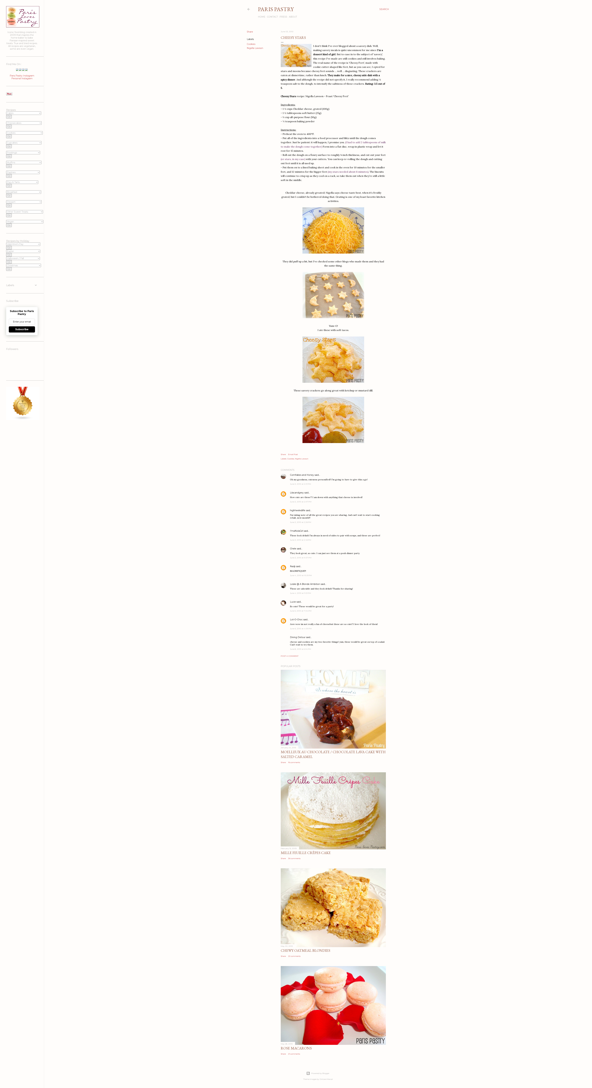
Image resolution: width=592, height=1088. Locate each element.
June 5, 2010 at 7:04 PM (300, 611)
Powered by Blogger (320, 1073)
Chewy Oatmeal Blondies (305, 950)
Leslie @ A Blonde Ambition (305, 584)
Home (261, 16)
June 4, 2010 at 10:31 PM (301, 575)
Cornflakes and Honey (302, 475)
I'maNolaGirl (296, 531)
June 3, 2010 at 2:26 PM (300, 522)
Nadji (292, 566)
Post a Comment (289, 656)
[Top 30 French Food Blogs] (22, 419)
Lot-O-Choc (296, 619)
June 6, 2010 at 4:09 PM (301, 628)
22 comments (294, 956)
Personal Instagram (22, 78)
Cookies (251, 44)
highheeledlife (297, 510)
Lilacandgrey (297, 492)
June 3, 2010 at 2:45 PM (300, 540)
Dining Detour (297, 637)
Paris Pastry (276, 9)
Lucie (293, 601)
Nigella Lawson (255, 48)
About (293, 16)
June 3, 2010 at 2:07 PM (300, 502)
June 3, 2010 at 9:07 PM (300, 557)
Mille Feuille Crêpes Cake (306, 852)
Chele (293, 548)
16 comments (294, 762)
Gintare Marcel (326, 1079)
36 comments (294, 858)
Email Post (293, 454)
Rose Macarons (296, 1048)
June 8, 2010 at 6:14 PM (300, 649)
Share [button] (250, 31)
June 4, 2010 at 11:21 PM (300, 593)
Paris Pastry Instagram (22, 75)
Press (283, 16)
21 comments (294, 1054)
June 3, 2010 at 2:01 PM (300, 484)
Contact (272, 16)
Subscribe (22, 329)
